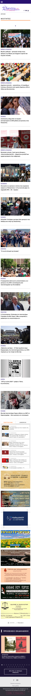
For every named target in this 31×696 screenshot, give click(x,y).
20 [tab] (21, 667)
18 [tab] (16, 667)
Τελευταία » (21, 622)
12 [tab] (27, 665)
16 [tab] (12, 667)
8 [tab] (18, 665)
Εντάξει (10, 693)
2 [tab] (4, 665)
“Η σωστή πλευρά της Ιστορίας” (10, 251)
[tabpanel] (15, 647)
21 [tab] (23, 667)
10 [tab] (22, 665)
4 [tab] (8, 665)
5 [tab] (11, 665)
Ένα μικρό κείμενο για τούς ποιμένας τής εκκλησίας (18, 428)
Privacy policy (19, 693)
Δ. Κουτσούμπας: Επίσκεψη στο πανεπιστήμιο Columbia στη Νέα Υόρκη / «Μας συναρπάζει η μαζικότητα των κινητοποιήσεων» (14, 316)
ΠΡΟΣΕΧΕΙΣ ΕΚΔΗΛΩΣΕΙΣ (16, 631)
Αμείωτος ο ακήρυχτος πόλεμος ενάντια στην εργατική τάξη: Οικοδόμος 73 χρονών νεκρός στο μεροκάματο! (18, 436)
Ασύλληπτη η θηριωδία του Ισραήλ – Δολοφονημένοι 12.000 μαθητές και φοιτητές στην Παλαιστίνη (15, 120)
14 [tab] (7, 667)
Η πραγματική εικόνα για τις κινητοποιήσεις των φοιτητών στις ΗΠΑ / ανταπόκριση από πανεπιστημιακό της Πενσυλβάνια (14, 282)
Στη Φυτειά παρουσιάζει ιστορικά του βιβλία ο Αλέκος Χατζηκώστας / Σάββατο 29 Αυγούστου (13, 657)
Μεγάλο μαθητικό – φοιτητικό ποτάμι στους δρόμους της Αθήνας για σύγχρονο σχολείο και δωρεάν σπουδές (14, 53)
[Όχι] (28, 691)
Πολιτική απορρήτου (15, 683)
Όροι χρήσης (15, 685)
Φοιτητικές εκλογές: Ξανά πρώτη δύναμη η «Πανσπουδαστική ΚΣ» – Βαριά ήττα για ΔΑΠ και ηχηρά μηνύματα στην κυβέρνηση (15, 154)
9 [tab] (20, 665)
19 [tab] (19, 667)
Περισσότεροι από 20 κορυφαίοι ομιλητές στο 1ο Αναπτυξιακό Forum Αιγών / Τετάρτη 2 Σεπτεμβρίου (18, 453)
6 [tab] (13, 665)
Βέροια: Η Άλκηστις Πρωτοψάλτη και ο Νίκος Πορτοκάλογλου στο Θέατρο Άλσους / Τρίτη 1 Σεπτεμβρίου (18, 461)
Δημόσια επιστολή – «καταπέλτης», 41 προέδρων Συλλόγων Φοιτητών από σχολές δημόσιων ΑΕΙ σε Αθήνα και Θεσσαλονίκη (15, 87)
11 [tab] (24, 665)
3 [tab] (6, 665)
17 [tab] (14, 667)
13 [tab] (29, 665)
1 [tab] (15, 26)
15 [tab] (10, 667)
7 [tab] (15, 665)
